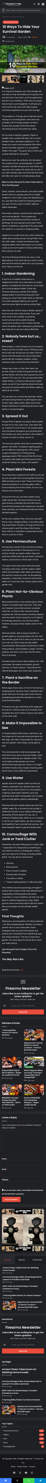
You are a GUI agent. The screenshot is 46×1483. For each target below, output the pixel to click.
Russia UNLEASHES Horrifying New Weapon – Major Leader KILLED (32, 1101)
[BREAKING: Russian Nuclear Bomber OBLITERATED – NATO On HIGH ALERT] (12, 1089)
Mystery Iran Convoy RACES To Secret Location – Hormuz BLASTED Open (33, 1046)
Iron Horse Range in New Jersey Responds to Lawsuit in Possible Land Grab (22, 1278)
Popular (7, 1260)
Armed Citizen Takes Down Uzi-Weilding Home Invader (19, 1371)
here (21, 970)
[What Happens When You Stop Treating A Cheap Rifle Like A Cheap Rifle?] (34, 1062)
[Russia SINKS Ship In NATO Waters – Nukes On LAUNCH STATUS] (12, 1062)
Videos (6, 1435)
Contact (32, 1466)
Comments (37, 1260)
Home (6, 17)
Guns (5, 1442)
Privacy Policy (22, 1466)
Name (5, 1159)
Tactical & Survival (17, 17)
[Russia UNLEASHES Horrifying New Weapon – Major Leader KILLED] (34, 1089)
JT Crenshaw (10, 37)
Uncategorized (9, 1446)
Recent (22, 1260)
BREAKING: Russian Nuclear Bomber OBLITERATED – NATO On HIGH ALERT (11, 1101)
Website (5, 1180)
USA (5, 1439)
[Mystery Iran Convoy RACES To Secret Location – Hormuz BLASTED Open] (34, 1034)
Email (5, 1169)
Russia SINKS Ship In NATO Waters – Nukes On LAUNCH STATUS (11, 1072)
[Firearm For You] (11, 4)
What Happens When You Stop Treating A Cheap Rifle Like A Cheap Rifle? (33, 1074)
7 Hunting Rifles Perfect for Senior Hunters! (23, 10)
